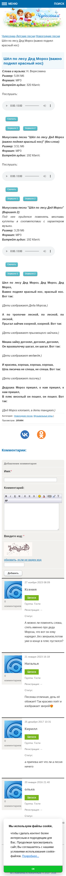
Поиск (59, 3)
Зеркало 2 (30, 128)
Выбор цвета (44, 496)
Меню (13, 3)
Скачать (11, 119)
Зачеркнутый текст (19, 496)
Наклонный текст (11, 496)
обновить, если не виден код (22, 559)
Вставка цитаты (54, 496)
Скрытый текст (50, 496)
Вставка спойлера (6, 500)
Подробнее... (30, 856)
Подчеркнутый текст (15, 496)
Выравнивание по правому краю (34, 496)
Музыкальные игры (43, 416)
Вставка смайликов (39, 496)
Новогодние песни (23, 416)
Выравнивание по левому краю (25, 496)
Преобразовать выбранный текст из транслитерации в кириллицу (58, 496)
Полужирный (6, 496)
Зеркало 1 (12, 128)
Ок (33, 869)
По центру (29, 496)
